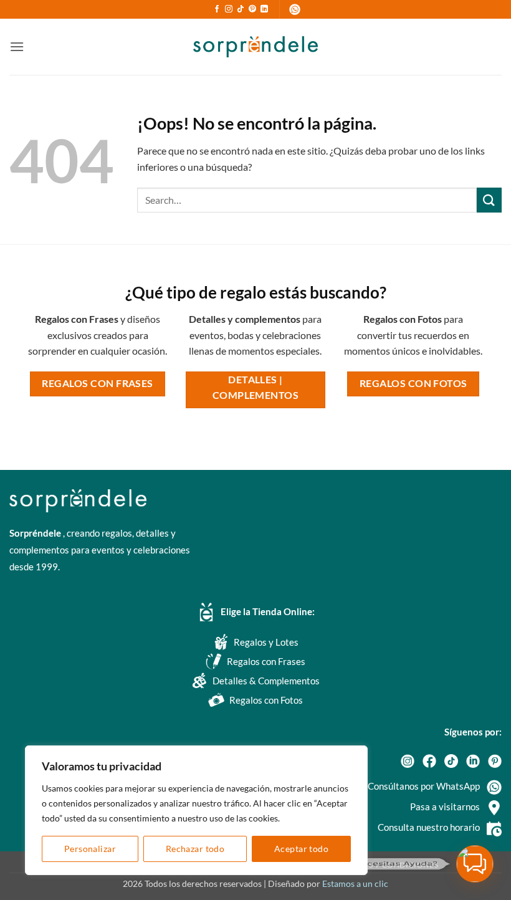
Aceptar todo (301, 848)
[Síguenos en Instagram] (228, 9)
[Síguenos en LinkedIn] (264, 9)
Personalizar (90, 848)
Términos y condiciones (385, 864)
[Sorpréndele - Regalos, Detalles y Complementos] (255, 46)
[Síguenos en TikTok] (240, 9)
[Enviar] (489, 200)
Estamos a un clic (355, 883)
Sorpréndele (36, 533)
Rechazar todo (195, 848)
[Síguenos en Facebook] (217, 9)
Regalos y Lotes (266, 642)
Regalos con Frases (266, 661)
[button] (16, 46)
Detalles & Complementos (266, 680)
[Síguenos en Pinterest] (252, 9)
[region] (196, 810)
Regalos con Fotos (266, 700)
